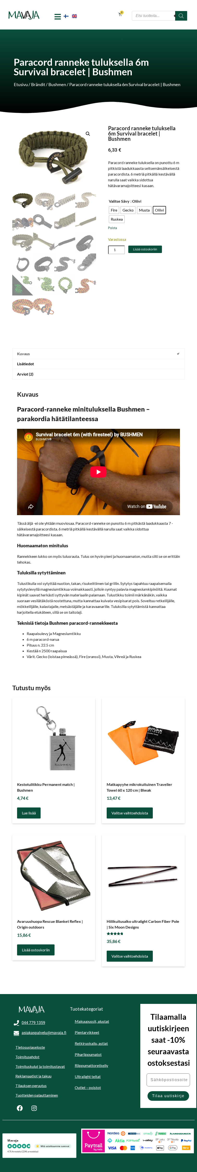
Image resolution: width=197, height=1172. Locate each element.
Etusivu (21, 84)
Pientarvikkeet (87, 1032)
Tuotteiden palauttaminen (36, 1095)
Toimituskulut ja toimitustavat (40, 1066)
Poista (112, 228)
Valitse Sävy (119, 201)
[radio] (114, 210)
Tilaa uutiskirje (168, 1096)
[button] (88, 134)
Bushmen (57, 84)
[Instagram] (34, 1108)
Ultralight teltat (88, 1076)
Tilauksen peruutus (31, 1085)
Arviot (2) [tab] (25, 374)
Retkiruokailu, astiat (91, 1043)
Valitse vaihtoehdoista (129, 813)
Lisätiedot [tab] (25, 363)
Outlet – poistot (88, 1087)
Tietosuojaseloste (30, 1047)
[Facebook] (20, 1108)
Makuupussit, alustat (92, 1021)
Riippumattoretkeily (91, 1065)
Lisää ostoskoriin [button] (36, 950)
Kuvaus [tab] (23, 353)
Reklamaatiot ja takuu (33, 1076)
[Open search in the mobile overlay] (159, 16)
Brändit (38, 84)
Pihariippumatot (88, 1054)
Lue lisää (29, 813)
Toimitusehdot (27, 1056)
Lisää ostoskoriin (145, 249)
